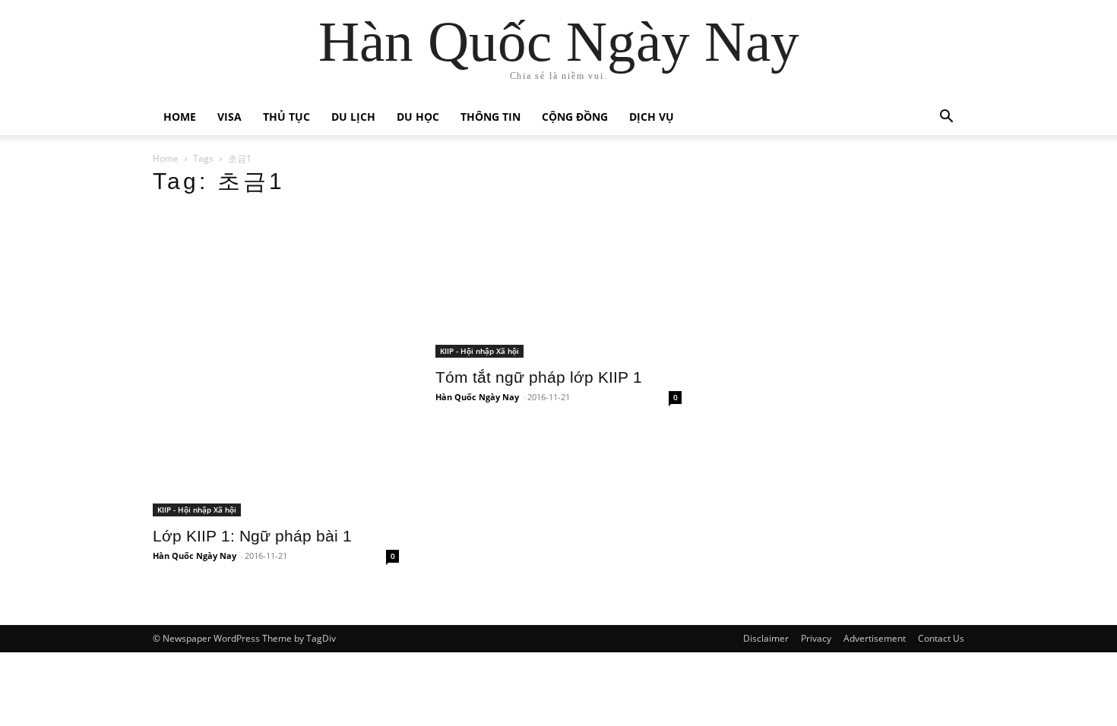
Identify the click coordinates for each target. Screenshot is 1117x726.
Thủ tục (286, 116)
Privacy (816, 638)
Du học (418, 116)
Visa (229, 116)
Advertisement (874, 638)
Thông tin (490, 116)
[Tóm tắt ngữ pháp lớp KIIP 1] (558, 284)
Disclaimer (766, 638)
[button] (946, 118)
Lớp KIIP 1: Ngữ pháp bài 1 (252, 535)
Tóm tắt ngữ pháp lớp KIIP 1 (538, 377)
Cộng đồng (575, 116)
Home (179, 116)
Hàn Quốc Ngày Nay (194, 555)
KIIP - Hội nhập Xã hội (196, 509)
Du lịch (353, 116)
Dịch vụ (651, 116)
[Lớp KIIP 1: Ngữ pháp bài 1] (276, 363)
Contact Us (941, 638)
